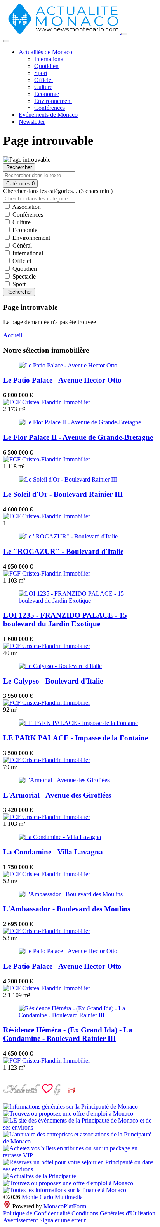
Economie (46, 94)
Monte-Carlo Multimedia (52, 1197)
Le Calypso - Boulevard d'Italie (53, 681)
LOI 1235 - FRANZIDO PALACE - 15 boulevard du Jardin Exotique (65, 619)
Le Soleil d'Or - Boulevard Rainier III (63, 494)
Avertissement (20, 1220)
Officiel (43, 80)
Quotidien (46, 66)
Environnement (53, 100)
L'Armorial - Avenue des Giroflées (57, 795)
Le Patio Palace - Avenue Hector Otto (62, 380)
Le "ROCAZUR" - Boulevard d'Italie (63, 551)
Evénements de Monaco (48, 114)
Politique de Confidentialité (36, 1213)
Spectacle (23, 276)
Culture (43, 87)
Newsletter (32, 121)
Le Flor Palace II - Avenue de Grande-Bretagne (78, 437)
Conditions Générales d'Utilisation (113, 1213)
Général (21, 245)
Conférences (49, 107)
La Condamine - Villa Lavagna (53, 852)
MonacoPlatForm (64, 1206)
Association (26, 206)
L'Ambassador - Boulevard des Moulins (66, 909)
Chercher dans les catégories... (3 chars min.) (58, 191)
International (49, 59)
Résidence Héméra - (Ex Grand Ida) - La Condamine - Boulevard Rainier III (67, 1034)
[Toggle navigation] (124, 34)
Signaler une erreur (62, 1220)
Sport (40, 73)
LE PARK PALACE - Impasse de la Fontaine (75, 738)
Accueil (12, 335)
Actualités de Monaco (45, 52)
